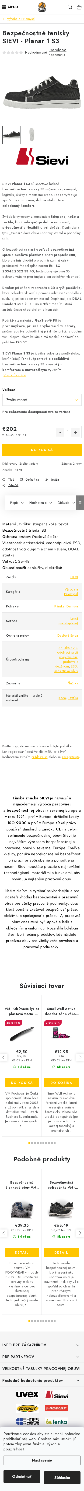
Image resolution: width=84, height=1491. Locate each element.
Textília (73, 698)
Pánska (59, 606)
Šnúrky (73, 683)
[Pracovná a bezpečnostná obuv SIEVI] (56, 1394)
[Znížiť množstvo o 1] (60, 432)
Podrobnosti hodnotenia (57, 52)
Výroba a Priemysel (71, 591)
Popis (14, 502)
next (80, 1057)
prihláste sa (40, 757)
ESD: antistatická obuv (66, 668)
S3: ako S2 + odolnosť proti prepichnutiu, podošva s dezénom (66, 657)
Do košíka (42, 449)
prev (3, 1057)
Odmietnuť (22, 1476)
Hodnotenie (37, 502)
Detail (22, 1252)
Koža (62, 698)
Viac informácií (15, 375)
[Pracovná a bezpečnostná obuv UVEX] (27, 1394)
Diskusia (64, 502)
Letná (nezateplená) (68, 621)
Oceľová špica (67, 635)
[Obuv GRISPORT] (27, 1408)
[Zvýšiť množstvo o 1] (75, 432)
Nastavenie (42, 1460)
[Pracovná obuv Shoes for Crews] (27, 1421)
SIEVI (18, 470)
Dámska (72, 606)
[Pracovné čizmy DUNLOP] (56, 1408)
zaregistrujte (71, 757)
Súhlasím (62, 1477)
